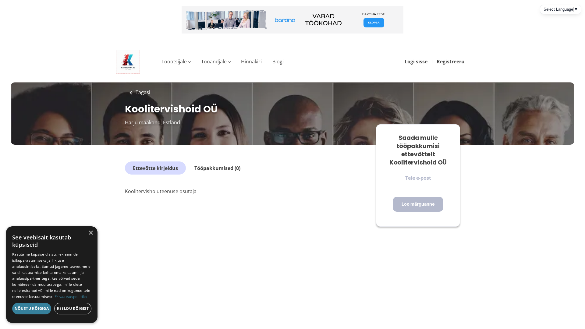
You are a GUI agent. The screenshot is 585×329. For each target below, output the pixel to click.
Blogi (278, 61)
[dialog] (52, 274)
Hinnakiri (251, 61)
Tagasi (142, 92)
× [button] (90, 233)
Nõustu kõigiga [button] (32, 308)
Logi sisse (416, 61)
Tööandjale (214, 61)
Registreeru (451, 61)
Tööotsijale (174, 61)
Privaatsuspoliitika (71, 296)
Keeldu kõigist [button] (73, 308)
